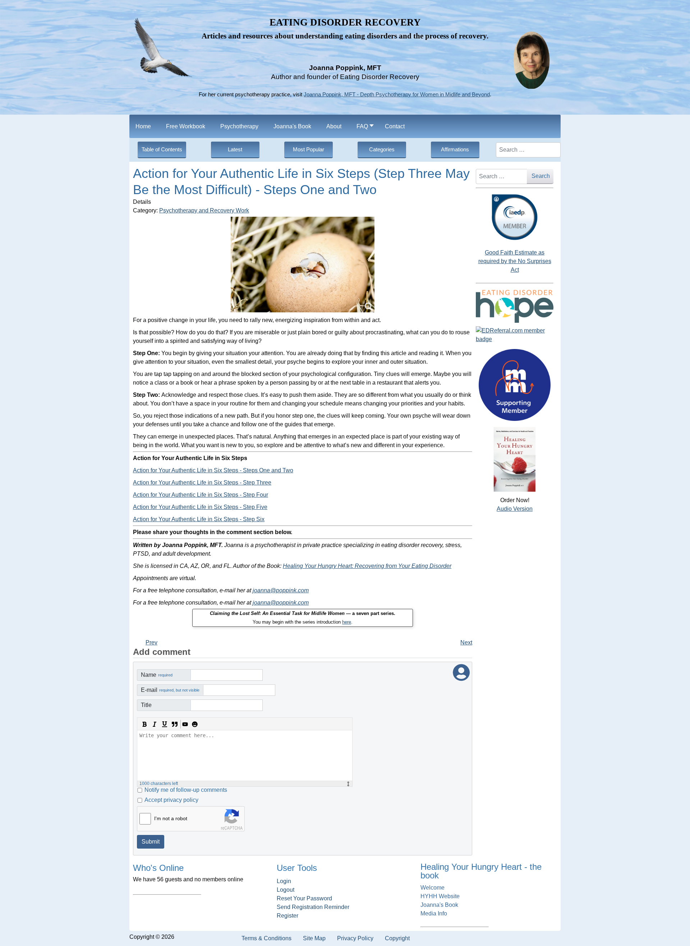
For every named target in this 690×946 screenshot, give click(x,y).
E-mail (170, 690)
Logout (285, 890)
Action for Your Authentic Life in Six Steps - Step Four (200, 495)
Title (146, 705)
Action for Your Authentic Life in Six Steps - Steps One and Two (213, 470)
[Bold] (144, 724)
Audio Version (515, 509)
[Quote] (174, 724)
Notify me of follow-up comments (185, 790)
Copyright (397, 938)
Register (287, 916)
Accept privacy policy (171, 800)
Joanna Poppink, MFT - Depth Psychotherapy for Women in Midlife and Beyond (397, 94)
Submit (151, 842)
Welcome (432, 888)
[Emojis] (194, 724)
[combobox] (528, 149)
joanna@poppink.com (281, 590)
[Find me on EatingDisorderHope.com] (514, 306)
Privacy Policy (355, 938)
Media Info (433, 913)
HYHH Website (440, 896)
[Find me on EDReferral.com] (514, 335)
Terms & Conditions (266, 938)
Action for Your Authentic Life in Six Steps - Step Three (202, 482)
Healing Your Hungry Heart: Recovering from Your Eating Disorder (367, 566)
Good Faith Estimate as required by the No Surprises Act (514, 261)
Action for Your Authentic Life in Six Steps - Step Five (200, 507)
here (346, 622)
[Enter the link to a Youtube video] (184, 724)
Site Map (314, 938)
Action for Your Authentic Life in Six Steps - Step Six (198, 519)
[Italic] (154, 724)
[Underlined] (164, 724)
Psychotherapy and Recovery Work (204, 210)
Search (541, 176)
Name (156, 675)
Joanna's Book (439, 905)
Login (284, 881)
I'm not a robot (170, 818)
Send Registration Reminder (313, 907)
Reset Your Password (304, 898)
